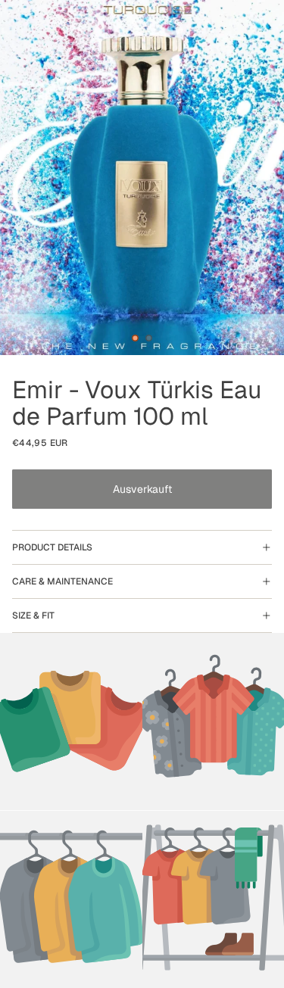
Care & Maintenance (62, 581)
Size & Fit (33, 615)
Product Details (52, 547)
